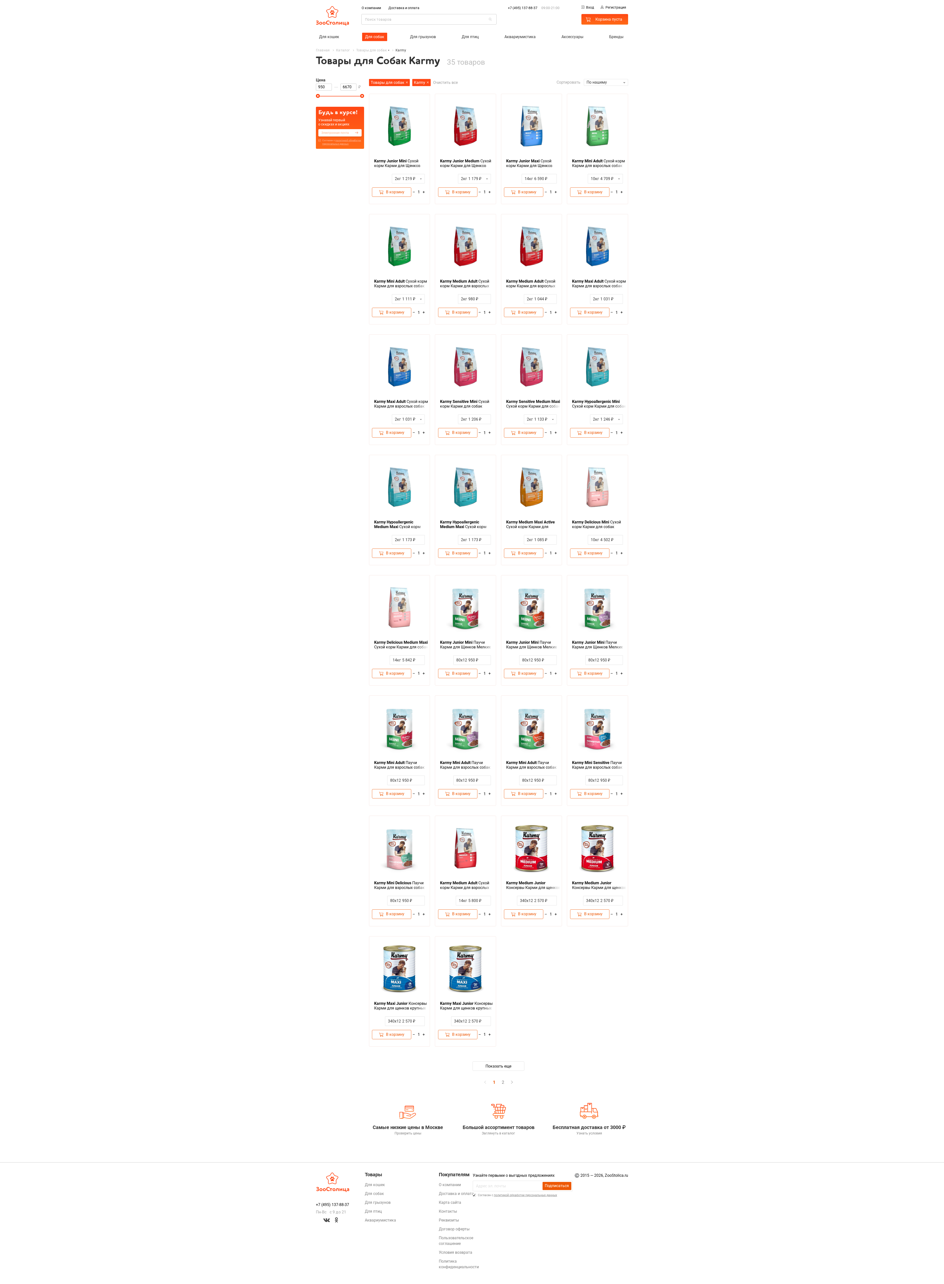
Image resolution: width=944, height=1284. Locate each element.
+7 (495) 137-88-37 (522, 8)
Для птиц (470, 36)
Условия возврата (455, 1252)
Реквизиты (449, 1220)
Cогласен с (341, 142)
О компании (371, 8)
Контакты (448, 1211)
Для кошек (329, 36)
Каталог (343, 50)
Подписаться (557, 1185)
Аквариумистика (520, 36)
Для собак (374, 36)
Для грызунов (423, 36)
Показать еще (498, 1066)
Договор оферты (454, 1229)
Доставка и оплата (403, 8)
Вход (590, 7)
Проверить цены (408, 1133)
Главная (323, 50)
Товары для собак (371, 50)
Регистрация (615, 7)
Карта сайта (450, 1202)
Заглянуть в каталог (498, 1133)
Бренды (616, 36)
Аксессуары (572, 36)
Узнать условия (589, 1133)
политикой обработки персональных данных (525, 1195)
